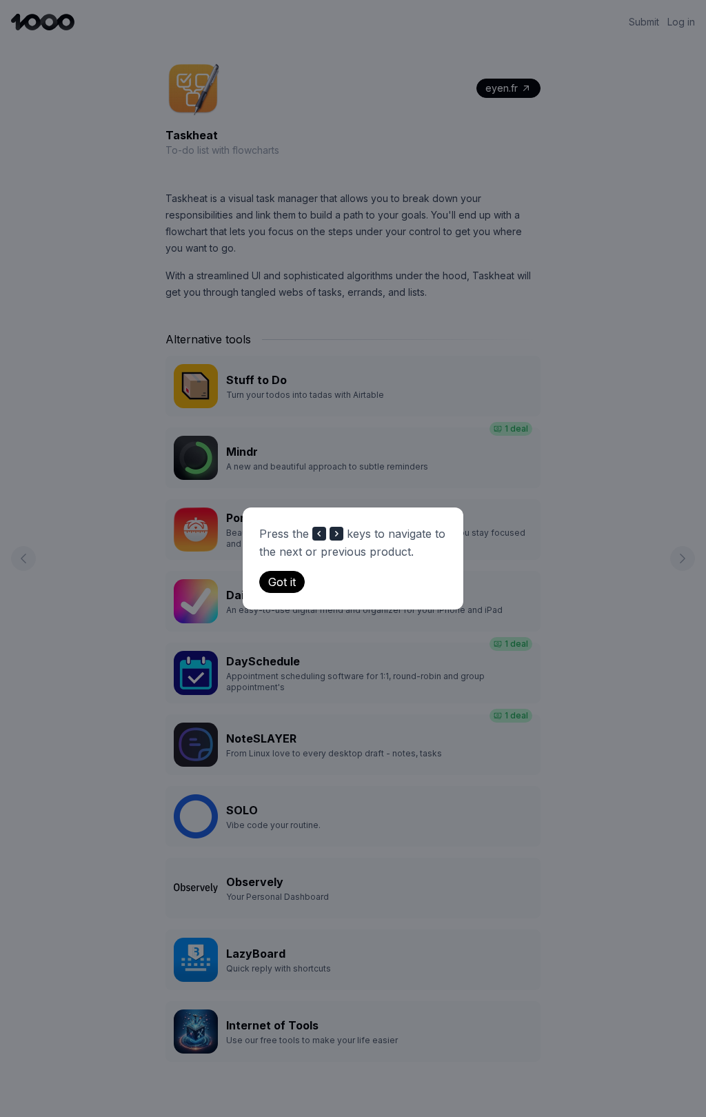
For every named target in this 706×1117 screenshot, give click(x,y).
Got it (282, 582)
